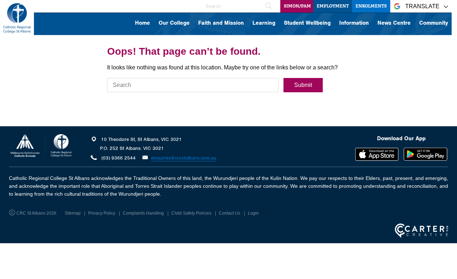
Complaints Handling (143, 213)
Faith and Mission (221, 23)
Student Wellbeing (307, 23)
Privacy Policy (101, 213)
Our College (174, 23)
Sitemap (73, 213)
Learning (263, 23)
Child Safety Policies (191, 213)
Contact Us (229, 213)
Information (354, 23)
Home (142, 23)
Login (253, 213)
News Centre (394, 23)
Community (433, 23)
